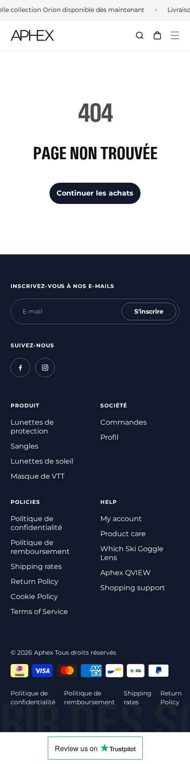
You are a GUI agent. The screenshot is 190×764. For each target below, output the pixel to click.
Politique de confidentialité (36, 523)
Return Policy (34, 581)
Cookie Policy (34, 596)
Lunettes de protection (32, 426)
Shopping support (132, 588)
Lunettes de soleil (42, 461)
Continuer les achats (95, 193)
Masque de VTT (38, 476)
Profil (109, 437)
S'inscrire (148, 311)
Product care (123, 534)
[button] (175, 35)
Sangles (24, 446)
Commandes (123, 422)
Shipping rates (36, 566)
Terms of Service (39, 611)
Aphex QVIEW (125, 572)
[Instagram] (45, 367)
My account (121, 518)
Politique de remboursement (40, 547)
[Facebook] (20, 367)
